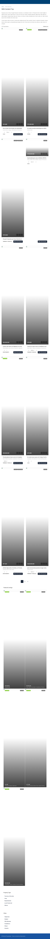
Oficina (6, 905)
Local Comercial (8, 903)
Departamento (7, 900)
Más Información (18, 134)
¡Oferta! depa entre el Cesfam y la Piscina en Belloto (15, 568)
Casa (5, 898)
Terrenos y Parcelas (9, 896)
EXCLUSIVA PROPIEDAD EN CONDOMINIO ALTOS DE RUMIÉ (17, 128)
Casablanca (7, 923)
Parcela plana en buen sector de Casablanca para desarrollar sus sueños (19, 457)
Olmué (5, 926)
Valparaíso (7, 916)
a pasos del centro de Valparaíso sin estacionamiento (15, 346)
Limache (6, 928)
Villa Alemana (7, 921)
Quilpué (6, 919)
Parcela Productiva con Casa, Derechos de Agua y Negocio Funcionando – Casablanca (22, 239)
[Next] (30, 581)
